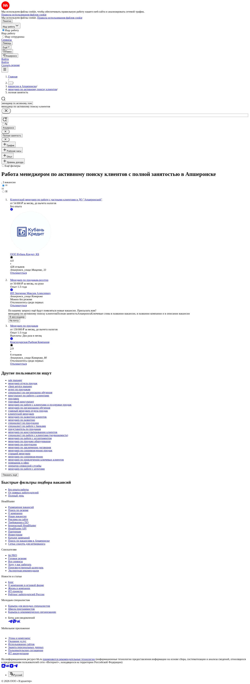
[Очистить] (6, 111)
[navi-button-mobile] (4, 69)
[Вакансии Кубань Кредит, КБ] (128, 232)
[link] (7, 51)
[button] (5, 59)
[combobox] (17, 103)
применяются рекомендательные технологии (69, 659)
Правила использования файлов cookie (59, 17)
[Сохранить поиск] (4, 120)
